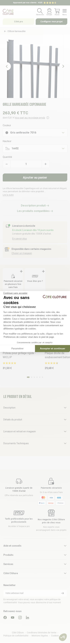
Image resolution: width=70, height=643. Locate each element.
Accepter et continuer (52, 348)
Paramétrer (17, 348)
